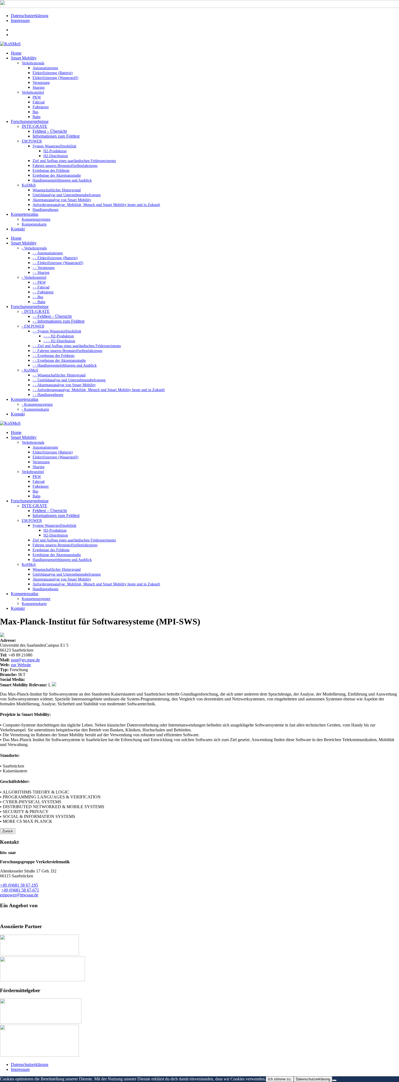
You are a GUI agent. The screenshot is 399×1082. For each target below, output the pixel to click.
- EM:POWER (33, 326)
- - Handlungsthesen (48, 395)
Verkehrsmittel (33, 92)
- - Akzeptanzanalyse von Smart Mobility (64, 385)
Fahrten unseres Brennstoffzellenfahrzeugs (65, 166)
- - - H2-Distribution (59, 341)
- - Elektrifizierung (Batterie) (55, 258)
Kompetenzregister (36, 219)
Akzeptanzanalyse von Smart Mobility (62, 200)
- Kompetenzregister (37, 404)
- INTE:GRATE (36, 311)
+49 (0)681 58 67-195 (19, 885)
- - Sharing (41, 273)
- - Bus (38, 297)
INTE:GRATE (34, 126)
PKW (37, 97)
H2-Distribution (55, 156)
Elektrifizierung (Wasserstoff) (55, 78)
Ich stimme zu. (280, 1079)
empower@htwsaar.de (19, 895)
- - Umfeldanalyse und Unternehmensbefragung (69, 380)
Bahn (36, 117)
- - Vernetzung (44, 268)
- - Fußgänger (43, 292)
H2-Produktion (54, 151)
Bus (35, 112)
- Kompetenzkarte (35, 409)
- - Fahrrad (41, 287)
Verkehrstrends (33, 63)
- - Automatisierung (48, 253)
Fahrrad (39, 102)
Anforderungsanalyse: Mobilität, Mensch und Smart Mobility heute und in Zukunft (96, 205)
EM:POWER (32, 141)
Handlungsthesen (45, 210)
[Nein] (334, 1080)
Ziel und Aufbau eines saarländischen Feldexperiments (74, 161)
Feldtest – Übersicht (50, 131)
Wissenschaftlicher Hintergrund (57, 190)
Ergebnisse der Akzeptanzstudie (57, 175)
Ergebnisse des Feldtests (51, 171)
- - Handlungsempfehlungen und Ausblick (65, 365)
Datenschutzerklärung (29, 15)
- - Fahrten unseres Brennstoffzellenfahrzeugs (67, 351)
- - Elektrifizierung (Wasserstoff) (58, 263)
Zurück (7, 831)
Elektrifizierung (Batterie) (53, 73)
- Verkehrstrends (34, 248)
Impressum (20, 20)
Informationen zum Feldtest (56, 136)
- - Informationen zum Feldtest (58, 321)
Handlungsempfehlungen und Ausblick (62, 180)
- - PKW (39, 282)
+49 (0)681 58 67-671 (20, 890)
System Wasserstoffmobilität (54, 146)
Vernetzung (41, 83)
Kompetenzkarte (34, 224)
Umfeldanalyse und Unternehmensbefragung (67, 195)
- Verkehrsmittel (34, 277)
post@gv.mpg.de (25, 660)
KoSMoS (29, 185)
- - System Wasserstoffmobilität (57, 331)
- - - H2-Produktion (58, 336)
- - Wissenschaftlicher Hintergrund (59, 375)
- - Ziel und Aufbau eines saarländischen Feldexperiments (77, 346)
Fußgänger (41, 107)
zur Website (21, 664)
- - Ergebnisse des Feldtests (53, 356)
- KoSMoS (30, 370)
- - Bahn (39, 302)
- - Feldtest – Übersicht (52, 316)
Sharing (39, 87)
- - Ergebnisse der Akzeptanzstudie (59, 360)
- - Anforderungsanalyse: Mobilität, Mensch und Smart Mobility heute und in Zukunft (99, 390)
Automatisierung (45, 68)
